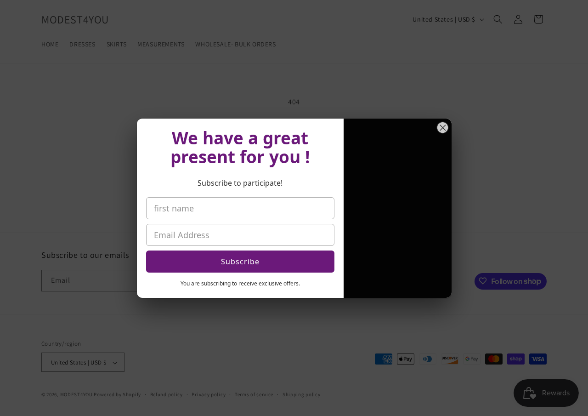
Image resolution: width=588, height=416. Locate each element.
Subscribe (240, 261)
